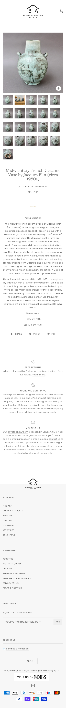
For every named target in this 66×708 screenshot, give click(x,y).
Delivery (7, 568)
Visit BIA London (12, 564)
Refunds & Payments (14, 573)
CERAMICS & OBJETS (13, 510)
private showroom (18, 431)
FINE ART (7, 506)
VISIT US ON (25, 677)
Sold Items (41, 186)
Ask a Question (33, 218)
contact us (34, 408)
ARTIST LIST (9, 530)
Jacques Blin (26, 186)
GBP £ (30, 661)
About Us (8, 559)
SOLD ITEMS (9, 535)
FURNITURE (8, 525)
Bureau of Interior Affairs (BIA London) (30, 671)
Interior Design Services (17, 578)
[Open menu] (8, 11)
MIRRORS (7, 515)
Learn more (38, 374)
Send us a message (17, 648)
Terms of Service (12, 588)
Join (58, 622)
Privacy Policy (11, 583)
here (43, 405)
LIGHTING (7, 520)
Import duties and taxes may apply (36, 412)
